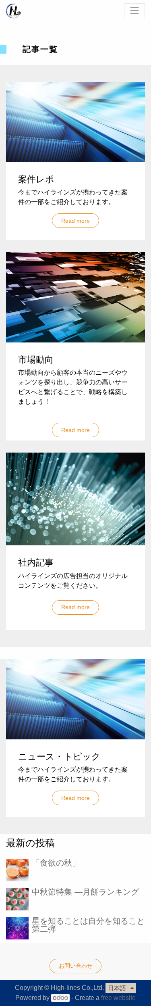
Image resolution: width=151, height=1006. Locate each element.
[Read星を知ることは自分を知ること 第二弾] (17, 928)
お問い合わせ (76, 965)
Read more (75, 220)
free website (118, 997)
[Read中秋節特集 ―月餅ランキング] (17, 899)
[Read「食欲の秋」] (17, 870)
